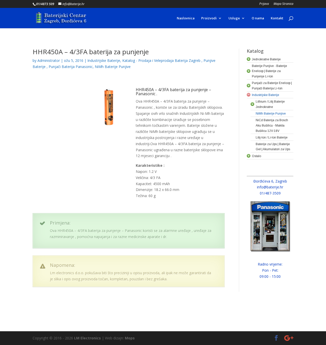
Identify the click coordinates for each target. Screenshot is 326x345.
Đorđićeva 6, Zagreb (270, 181)
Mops (130, 338)
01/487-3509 (270, 193)
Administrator (48, 60)
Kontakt (277, 18)
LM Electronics (87, 338)
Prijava (264, 4)
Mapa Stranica (283, 4)
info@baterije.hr (270, 187)
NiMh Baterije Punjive (113, 66)
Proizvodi (209, 18)
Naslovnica (186, 18)
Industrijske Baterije (103, 60)
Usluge (234, 18)
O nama (258, 18)
